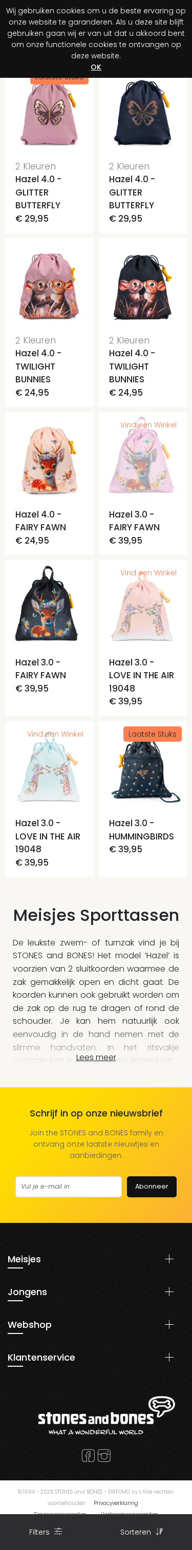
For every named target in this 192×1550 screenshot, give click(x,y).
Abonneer (151, 1186)
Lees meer (96, 1057)
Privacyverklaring (116, 1503)
